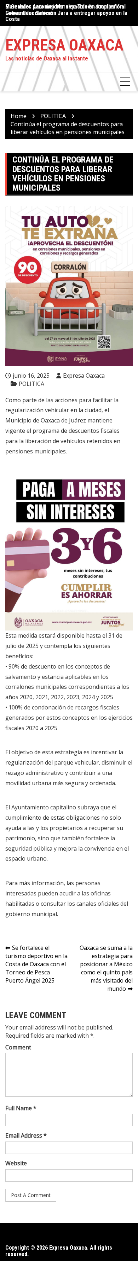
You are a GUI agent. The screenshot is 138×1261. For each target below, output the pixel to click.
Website (16, 1163)
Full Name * (20, 1108)
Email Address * (26, 1135)
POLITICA (31, 384)
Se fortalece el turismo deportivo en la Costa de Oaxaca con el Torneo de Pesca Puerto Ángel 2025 (36, 964)
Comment (18, 1047)
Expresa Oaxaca (64, 45)
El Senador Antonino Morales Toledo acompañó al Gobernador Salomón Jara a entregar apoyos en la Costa (66, 12)
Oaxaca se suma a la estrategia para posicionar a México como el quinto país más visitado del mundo (106, 968)
